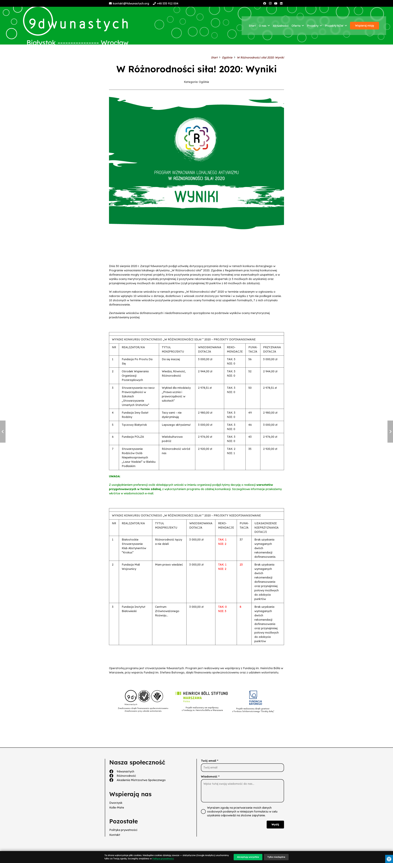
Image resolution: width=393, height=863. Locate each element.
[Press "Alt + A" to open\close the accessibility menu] (389, 859)
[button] (269, 25)
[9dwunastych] (113, 771)
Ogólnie (204, 82)
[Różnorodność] (113, 776)
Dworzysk (115, 803)
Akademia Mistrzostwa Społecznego (141, 780)
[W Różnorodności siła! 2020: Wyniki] (196, 97)
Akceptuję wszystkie (248, 857)
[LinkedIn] (281, 3)
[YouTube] (275, 3)
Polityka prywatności (123, 830)
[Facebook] (264, 3)
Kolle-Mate (116, 807)
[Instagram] (270, 3)
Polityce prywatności (163, 858)
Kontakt (114, 835)
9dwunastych (125, 771)
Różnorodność (126, 776)
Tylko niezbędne (276, 857)
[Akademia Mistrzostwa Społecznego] (113, 780)
